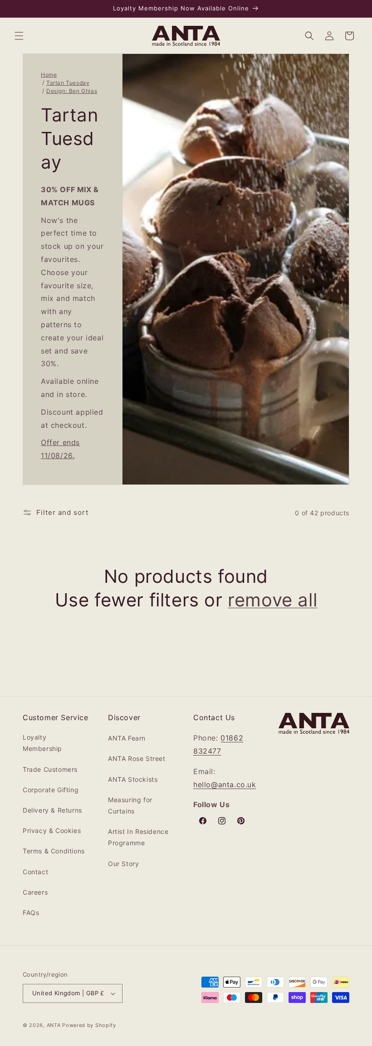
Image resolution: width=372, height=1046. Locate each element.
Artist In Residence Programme (138, 837)
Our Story (123, 863)
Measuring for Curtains (130, 805)
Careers (35, 892)
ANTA (54, 1025)
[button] (19, 36)
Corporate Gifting (50, 790)
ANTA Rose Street (137, 758)
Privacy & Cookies (52, 830)
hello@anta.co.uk (224, 784)
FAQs (31, 912)
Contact (35, 872)
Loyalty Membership (42, 742)
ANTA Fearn (127, 738)
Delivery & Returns (52, 810)
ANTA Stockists (132, 779)
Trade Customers (50, 769)
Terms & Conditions (54, 851)
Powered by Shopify (89, 1025)
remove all (272, 600)
